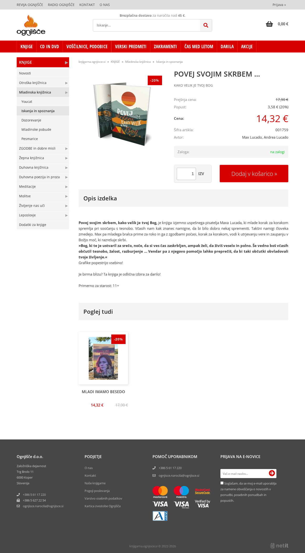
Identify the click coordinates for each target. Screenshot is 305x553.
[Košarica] (277, 24)
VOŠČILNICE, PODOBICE (86, 46)
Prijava (279, 4)
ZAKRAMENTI (165, 46)
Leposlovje (27, 215)
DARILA (227, 46)
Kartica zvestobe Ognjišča (103, 506)
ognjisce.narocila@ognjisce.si (179, 475)
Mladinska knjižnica (35, 92)
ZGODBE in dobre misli (37, 148)
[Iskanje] (206, 25)
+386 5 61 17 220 (34, 494)
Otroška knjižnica (32, 82)
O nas (105, 4)
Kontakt (87, 4)
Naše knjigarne (95, 483)
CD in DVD (49, 46)
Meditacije (27, 186)
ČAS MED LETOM (198, 46)
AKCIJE (247, 46)
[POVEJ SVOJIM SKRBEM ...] (121, 116)
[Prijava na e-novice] (271, 473)
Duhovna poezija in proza (39, 177)
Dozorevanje (31, 120)
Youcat (26, 101)
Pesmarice (29, 138)
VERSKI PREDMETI (131, 46)
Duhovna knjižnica (33, 167)
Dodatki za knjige (32, 224)
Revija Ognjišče (30, 4)
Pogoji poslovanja (97, 491)
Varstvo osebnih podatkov (103, 498)
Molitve (25, 196)
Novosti (25, 73)
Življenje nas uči (32, 205)
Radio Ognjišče (61, 4)
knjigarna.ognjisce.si (92, 62)
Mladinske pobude (36, 129)
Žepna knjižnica (31, 158)
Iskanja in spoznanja (38, 111)
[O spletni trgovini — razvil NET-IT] (279, 546)
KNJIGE (26, 46)
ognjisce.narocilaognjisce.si (43, 506)
